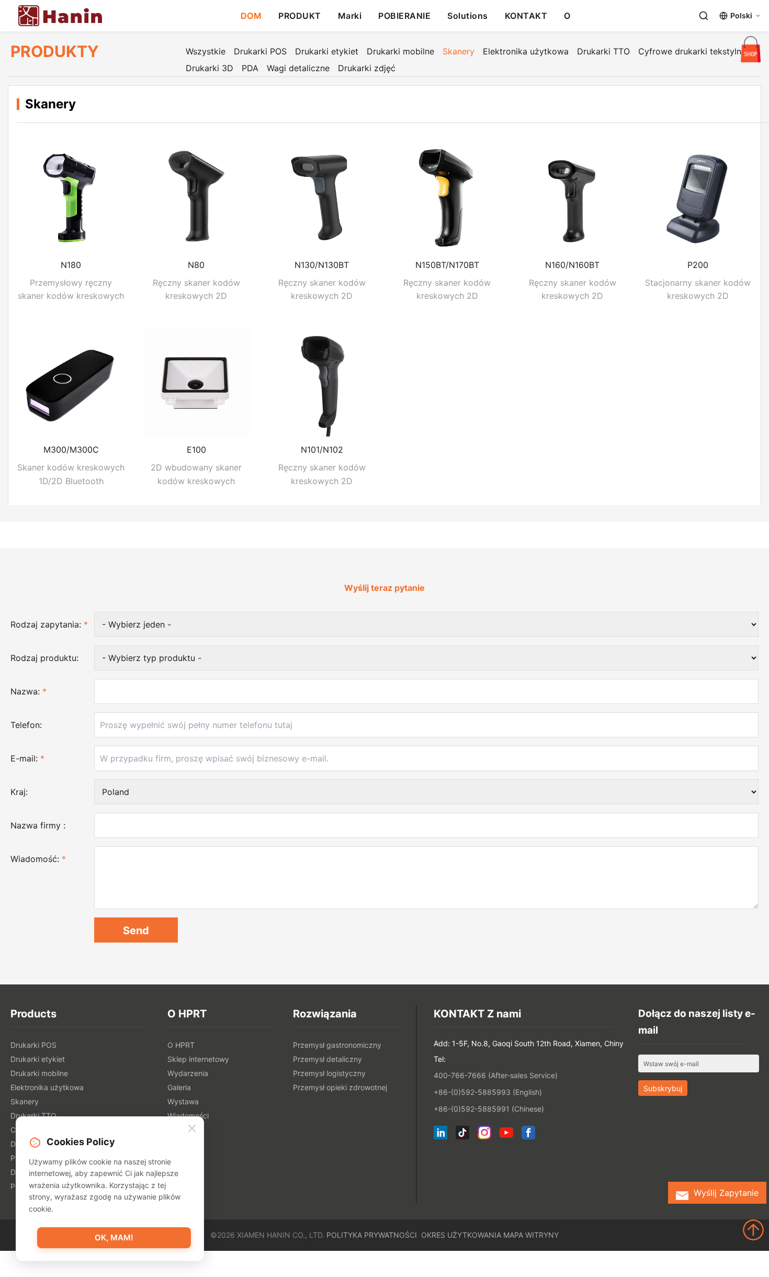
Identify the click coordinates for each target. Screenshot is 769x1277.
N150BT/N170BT (447, 265)
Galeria (179, 1087)
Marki (350, 15)
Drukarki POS (260, 51)
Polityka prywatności (371, 1234)
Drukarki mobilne (400, 51)
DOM (251, 15)
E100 (196, 449)
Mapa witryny (531, 1234)
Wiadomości (188, 1115)
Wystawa (183, 1101)
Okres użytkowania (461, 1234)
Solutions (467, 15)
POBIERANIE (404, 15)
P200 (697, 265)
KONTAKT (526, 15)
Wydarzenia (187, 1073)
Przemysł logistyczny (329, 1073)
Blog (175, 1129)
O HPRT (181, 1044)
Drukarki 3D (209, 68)
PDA (250, 68)
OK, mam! (114, 1237)
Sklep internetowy (198, 1059)
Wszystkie (205, 51)
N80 (196, 265)
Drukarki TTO (603, 51)
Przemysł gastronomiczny (337, 1044)
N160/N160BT (572, 265)
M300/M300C (71, 449)
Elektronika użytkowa (526, 51)
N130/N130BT (322, 265)
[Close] (192, 1128)
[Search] (703, 15)
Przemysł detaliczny (327, 1059)
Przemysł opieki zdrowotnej (340, 1087)
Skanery (458, 51)
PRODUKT (299, 15)
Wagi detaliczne (298, 68)
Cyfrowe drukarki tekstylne (692, 51)
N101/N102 (322, 449)
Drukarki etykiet (326, 51)
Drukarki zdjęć (366, 68)
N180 (71, 265)
